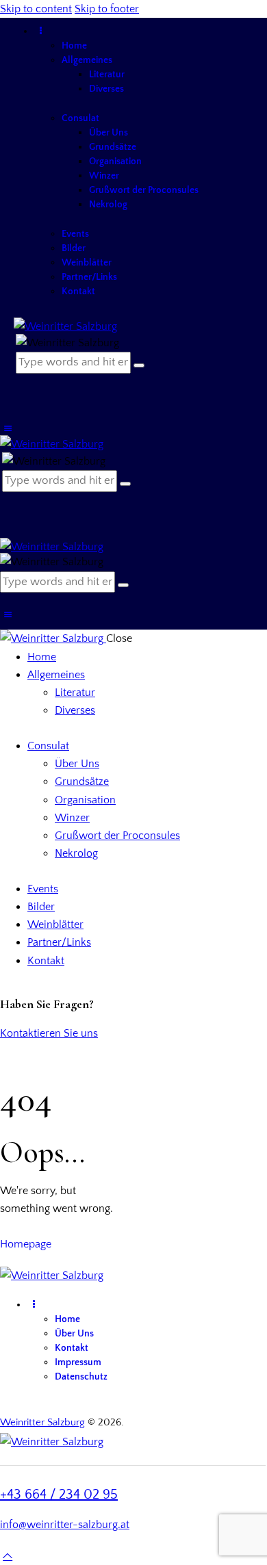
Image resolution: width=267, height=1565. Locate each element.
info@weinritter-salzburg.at (64, 1524)
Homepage (25, 1244)
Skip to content (36, 9)
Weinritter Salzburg (42, 1422)
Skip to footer (107, 9)
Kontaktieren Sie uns (49, 1033)
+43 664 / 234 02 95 (59, 1494)
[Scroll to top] (7, 1556)
